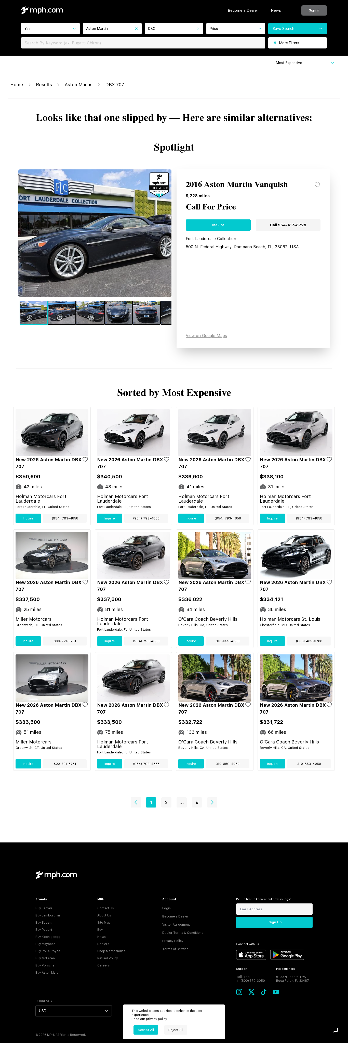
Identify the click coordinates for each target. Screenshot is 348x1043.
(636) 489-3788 (309, 641)
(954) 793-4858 (65, 518)
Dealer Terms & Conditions (182, 933)
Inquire (218, 225)
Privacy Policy (172, 941)
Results (44, 84)
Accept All (146, 1030)
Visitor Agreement (176, 924)
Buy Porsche (45, 965)
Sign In (314, 10)
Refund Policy (107, 958)
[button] (136, 802)
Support (241, 969)
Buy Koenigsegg (47, 937)
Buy (100, 930)
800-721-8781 (65, 641)
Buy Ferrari (43, 908)
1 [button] (151, 802)
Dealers (103, 944)
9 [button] (197, 802)
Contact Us (105, 908)
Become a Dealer (243, 10)
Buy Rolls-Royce (47, 951)
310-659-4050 (227, 641)
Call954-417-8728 (288, 225)
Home (16, 84)
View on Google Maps (206, 335)
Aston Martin (78, 84)
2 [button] (166, 802)
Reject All (175, 1030)
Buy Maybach (45, 944)
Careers (103, 965)
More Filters (289, 43)
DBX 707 (114, 84)
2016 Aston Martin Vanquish (237, 185)
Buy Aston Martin (47, 972)
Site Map (103, 922)
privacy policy (156, 1019)
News (276, 10)
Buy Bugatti (43, 922)
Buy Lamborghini (48, 915)
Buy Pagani (43, 930)
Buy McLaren (45, 958)
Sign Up (275, 922)
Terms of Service (175, 949)
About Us (104, 915)
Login (166, 908)
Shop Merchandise (111, 951)
